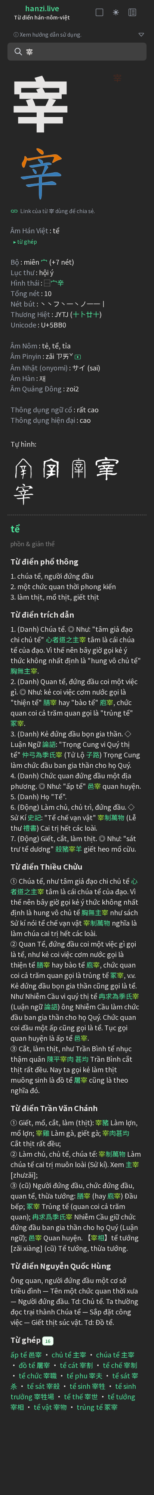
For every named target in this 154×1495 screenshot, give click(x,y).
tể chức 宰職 (38, 1375)
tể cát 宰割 (76, 1365)
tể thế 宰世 (81, 1396)
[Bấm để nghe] (78, 357)
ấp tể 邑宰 (26, 1354)
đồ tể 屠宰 (34, 1365)
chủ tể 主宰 (69, 1354)
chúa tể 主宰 (115, 1354)
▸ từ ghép (25, 241)
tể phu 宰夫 (84, 1375)
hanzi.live (42, 8)
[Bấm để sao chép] (14, 211)
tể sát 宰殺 (43, 1386)
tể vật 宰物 (50, 1407)
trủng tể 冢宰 (97, 1407)
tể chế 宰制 (120, 1365)
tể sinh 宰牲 (87, 1386)
